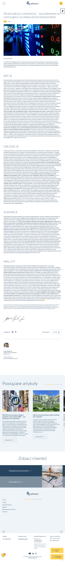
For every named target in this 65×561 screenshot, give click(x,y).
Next (61, 531)
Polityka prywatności (32, 557)
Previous (3, 531)
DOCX (55, 332)
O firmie (4, 502)
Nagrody (4, 507)
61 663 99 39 (7, 539)
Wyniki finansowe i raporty (8, 509)
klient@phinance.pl (23, 539)
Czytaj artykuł (8, 440)
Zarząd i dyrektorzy (7, 504)
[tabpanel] (11, 506)
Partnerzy (4, 511)
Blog (5, 21)
